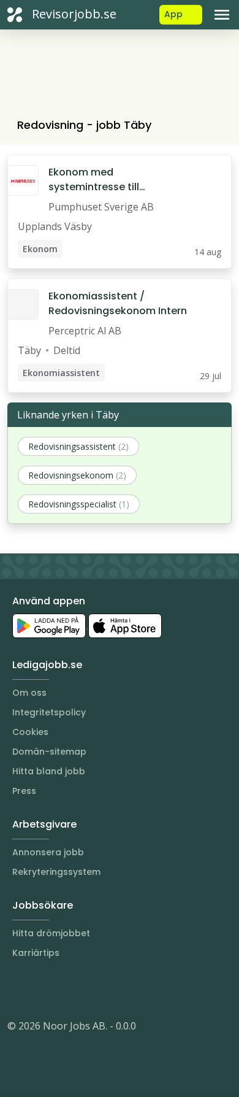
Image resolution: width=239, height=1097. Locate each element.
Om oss (29, 693)
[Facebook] (66, 989)
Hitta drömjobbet (51, 933)
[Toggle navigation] (222, 15)
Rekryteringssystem (56, 872)
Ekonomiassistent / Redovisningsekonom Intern (117, 303)
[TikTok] (91, 989)
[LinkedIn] (41, 989)
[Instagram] (17, 989)
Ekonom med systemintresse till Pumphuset (93, 179)
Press (24, 791)
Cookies (30, 732)
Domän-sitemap (49, 751)
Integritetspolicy (49, 712)
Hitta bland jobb (48, 771)
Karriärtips (35, 953)
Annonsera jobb (48, 852)
